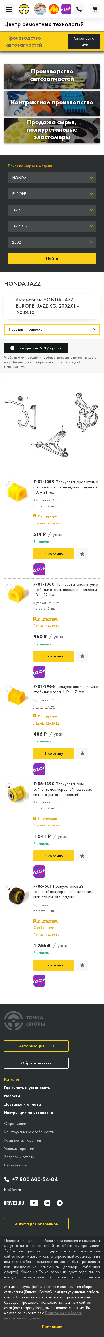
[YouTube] (34, 1203)
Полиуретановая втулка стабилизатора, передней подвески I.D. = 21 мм (65, 487)
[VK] (47, 1203)
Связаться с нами (84, 41)
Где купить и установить (27, 1087)
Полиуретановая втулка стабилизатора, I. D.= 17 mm (65, 689)
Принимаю (52, 1326)
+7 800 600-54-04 (35, 1179)
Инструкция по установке (28, 1112)
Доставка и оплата (22, 1104)
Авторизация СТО (36, 1046)
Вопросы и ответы (19, 1156)
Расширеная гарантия (22, 1140)
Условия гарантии (19, 1148)
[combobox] (52, 177)
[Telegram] (60, 1203)
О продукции (15, 1123)
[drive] (14, 1203)
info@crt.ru (12, 1189)
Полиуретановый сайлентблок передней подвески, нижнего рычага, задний (62, 891)
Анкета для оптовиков (36, 1223)
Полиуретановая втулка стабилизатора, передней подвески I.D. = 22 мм (65, 589)
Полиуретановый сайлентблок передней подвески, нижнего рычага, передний (62, 789)
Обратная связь (36, 1063)
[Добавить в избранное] (82, 553)
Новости (12, 1095)
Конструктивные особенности (29, 1132)
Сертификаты (15, 1165)
